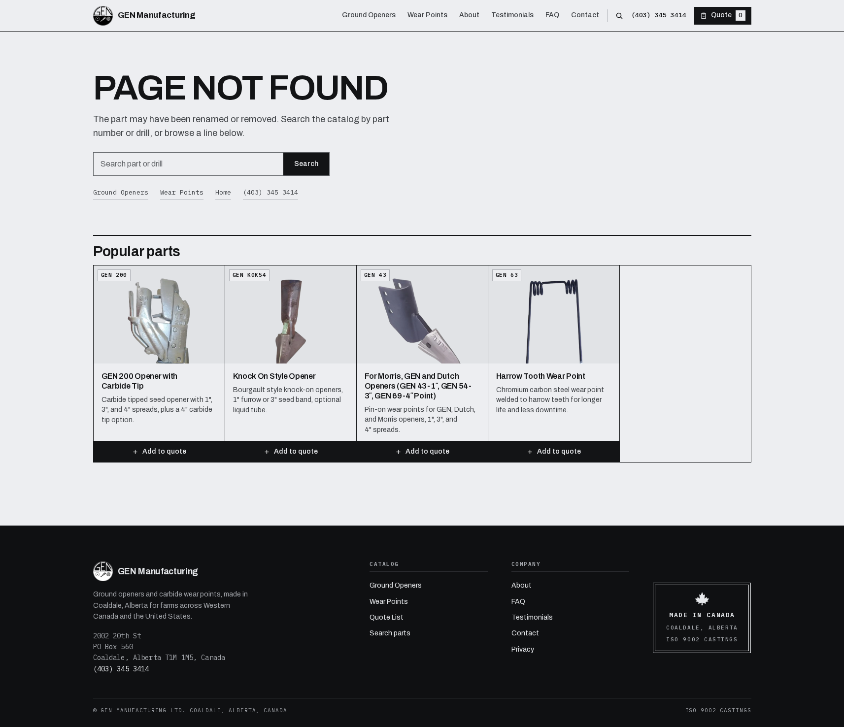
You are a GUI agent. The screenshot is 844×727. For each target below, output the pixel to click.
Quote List (387, 617)
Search (306, 163)
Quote (727, 15)
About (521, 585)
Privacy (522, 649)
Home (223, 192)
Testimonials (532, 617)
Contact (525, 633)
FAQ (518, 601)
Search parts (390, 633)
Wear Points (181, 192)
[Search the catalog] (619, 15)
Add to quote (164, 451)
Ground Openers (120, 192)
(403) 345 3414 (658, 15)
